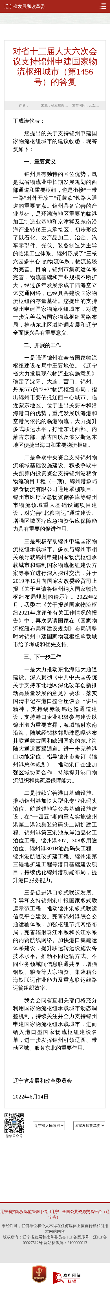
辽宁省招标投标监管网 (20, 1212)
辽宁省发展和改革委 (24, 6)
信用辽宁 (51, 1212)
